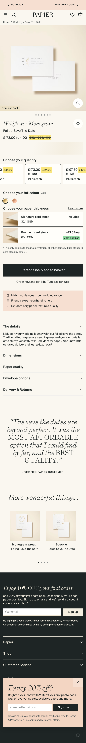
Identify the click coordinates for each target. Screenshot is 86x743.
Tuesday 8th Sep (58, 282)
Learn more (75, 209)
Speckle (61, 544)
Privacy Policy (70, 621)
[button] (78, 682)
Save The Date (33, 22)
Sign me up (65, 707)
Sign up (73, 612)
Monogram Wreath (24, 544)
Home (6, 22)
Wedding (17, 22)
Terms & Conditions (50, 621)
